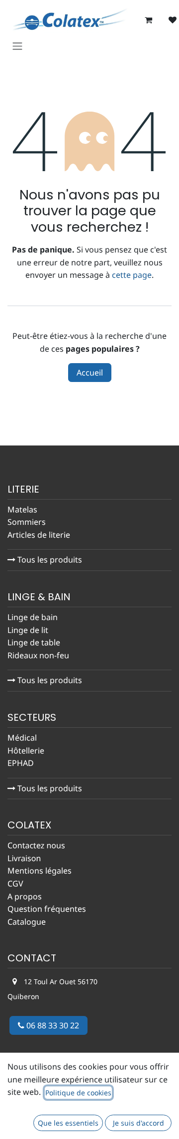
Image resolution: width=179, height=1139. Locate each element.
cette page (132, 274)
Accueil (90, 372)
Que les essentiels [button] (68, 1123)
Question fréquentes (46, 908)
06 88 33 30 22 (51, 1025)
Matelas (22, 509)
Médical (22, 737)
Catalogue (26, 921)
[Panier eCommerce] (149, 20)
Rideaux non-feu (38, 655)
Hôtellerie (25, 750)
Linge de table (33, 642)
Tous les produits (48, 559)
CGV (15, 883)
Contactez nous (36, 845)
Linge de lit (27, 630)
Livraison (24, 858)
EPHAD (20, 763)
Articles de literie (39, 534)
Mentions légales (39, 870)
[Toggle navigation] (17, 46)
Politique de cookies (78, 1092)
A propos (24, 896)
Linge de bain (32, 617)
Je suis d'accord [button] (138, 1123)
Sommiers (26, 521)
